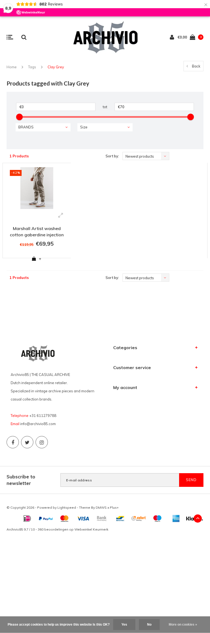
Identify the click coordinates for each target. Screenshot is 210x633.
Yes (124, 624)
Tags (32, 67)
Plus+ (114, 507)
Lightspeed (66, 507)
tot (105, 107)
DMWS (101, 507)
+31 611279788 (42, 415)
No (149, 624)
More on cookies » (183, 624)
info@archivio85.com (38, 424)
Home (12, 67)
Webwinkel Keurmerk (91, 529)
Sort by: (112, 156)
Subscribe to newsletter (21, 480)
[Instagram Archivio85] (42, 442)
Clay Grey (56, 67)
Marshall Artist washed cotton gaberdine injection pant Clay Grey (37, 232)
